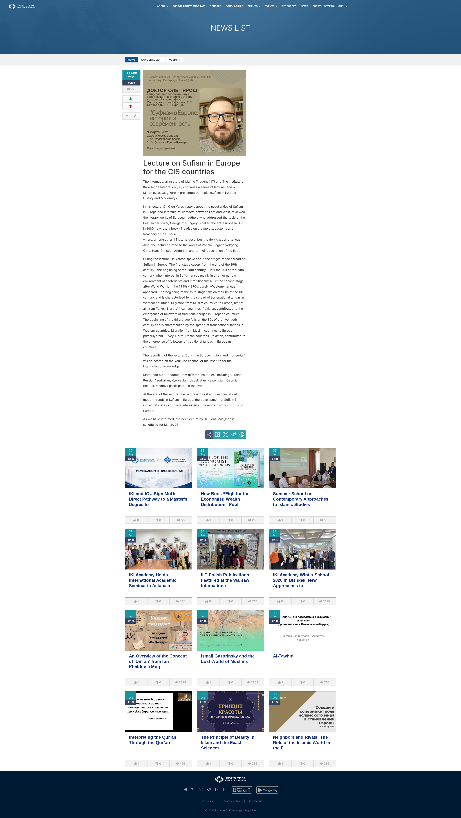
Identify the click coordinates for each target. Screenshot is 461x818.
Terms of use (206, 801)
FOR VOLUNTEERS (323, 6)
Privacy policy (231, 801)
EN (343, 6)
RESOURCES (289, 6)
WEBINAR (174, 59)
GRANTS (252, 6)
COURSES (215, 6)
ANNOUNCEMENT (152, 59)
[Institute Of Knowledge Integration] (184, 789)
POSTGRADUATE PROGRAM (189, 6)
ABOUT (161, 6)
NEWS (304, 6)
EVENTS (270, 6)
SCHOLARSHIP (234, 6)
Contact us (255, 801)
